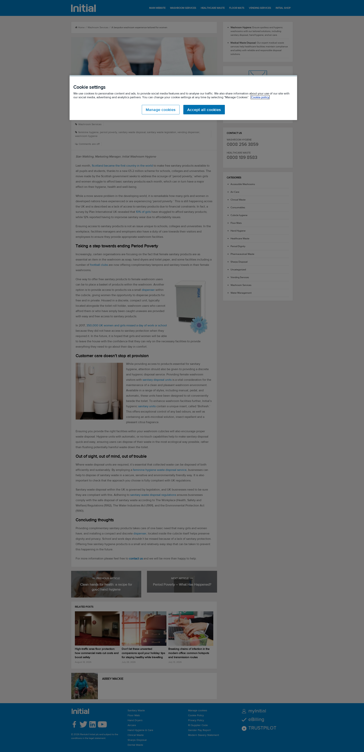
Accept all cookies (204, 110)
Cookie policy (260, 97)
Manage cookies (161, 110)
